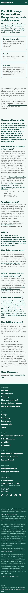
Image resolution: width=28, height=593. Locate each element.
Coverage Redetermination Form (10, 263)
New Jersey (5, 418)
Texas (3, 427)
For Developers (17, 589)
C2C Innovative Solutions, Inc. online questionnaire (13, 288)
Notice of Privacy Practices (11, 403)
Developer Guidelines (9, 468)
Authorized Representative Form (17, 105)
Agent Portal (6, 445)
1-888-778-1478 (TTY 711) (10, 483)
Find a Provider (7, 394)
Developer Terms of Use (10, 471)
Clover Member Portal (7, 225)
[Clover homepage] (7, 2)
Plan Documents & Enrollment (12, 436)
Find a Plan (5, 390)
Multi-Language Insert (9, 400)
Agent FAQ (5, 442)
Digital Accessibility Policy (7, 589)
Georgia (4, 415)
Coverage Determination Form (17, 177)
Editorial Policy (21, 587)
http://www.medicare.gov (8, 551)
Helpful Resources (8, 439)
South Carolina (6, 424)
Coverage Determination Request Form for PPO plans (12, 184)
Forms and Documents (9, 457)
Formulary (5, 397)
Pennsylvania (6, 421)
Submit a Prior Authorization (12, 454)
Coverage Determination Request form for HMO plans (13, 188)
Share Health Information (10, 406)
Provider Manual (7, 460)
